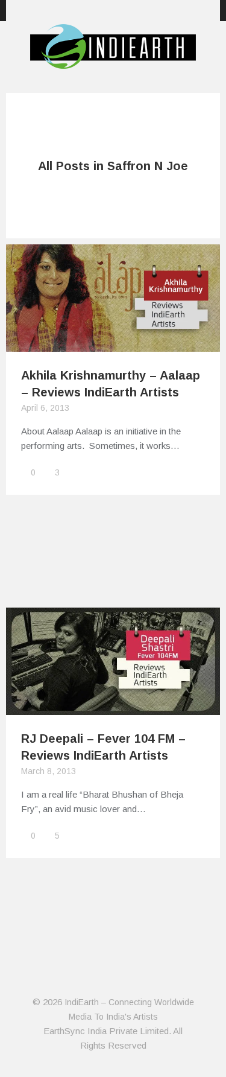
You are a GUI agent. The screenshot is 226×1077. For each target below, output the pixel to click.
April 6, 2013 (45, 408)
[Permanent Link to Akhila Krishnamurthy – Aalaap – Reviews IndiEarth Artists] (113, 344)
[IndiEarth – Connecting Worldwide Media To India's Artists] (113, 61)
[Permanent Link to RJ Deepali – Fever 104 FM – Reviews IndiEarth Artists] (113, 707)
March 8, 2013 (48, 771)
